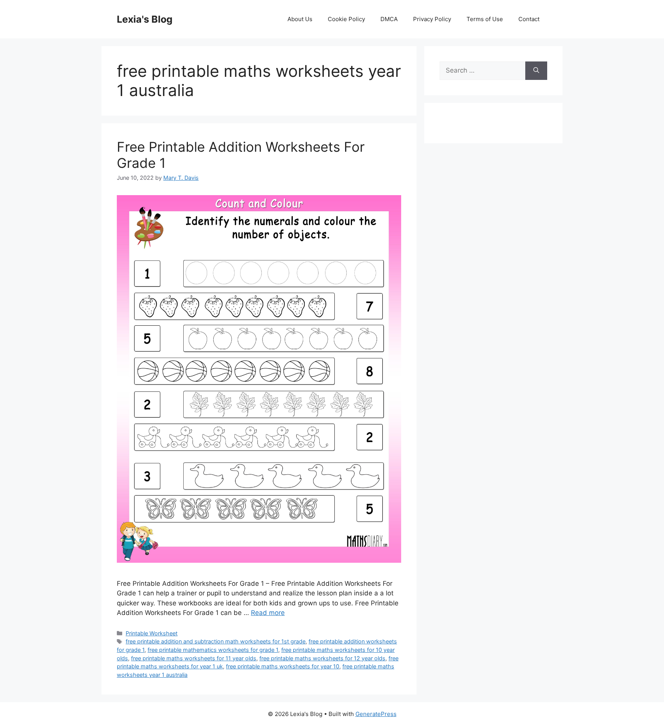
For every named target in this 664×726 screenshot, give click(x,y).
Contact (529, 19)
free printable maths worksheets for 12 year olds (322, 658)
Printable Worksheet (152, 633)
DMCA (389, 19)
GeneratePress (376, 714)
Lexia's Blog (145, 19)
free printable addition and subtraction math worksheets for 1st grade (215, 641)
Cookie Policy (346, 19)
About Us (299, 19)
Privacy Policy (432, 19)
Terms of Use (484, 19)
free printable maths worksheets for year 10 (282, 666)
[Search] (536, 70)
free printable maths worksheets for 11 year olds (193, 658)
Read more (268, 613)
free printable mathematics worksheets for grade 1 (213, 649)
